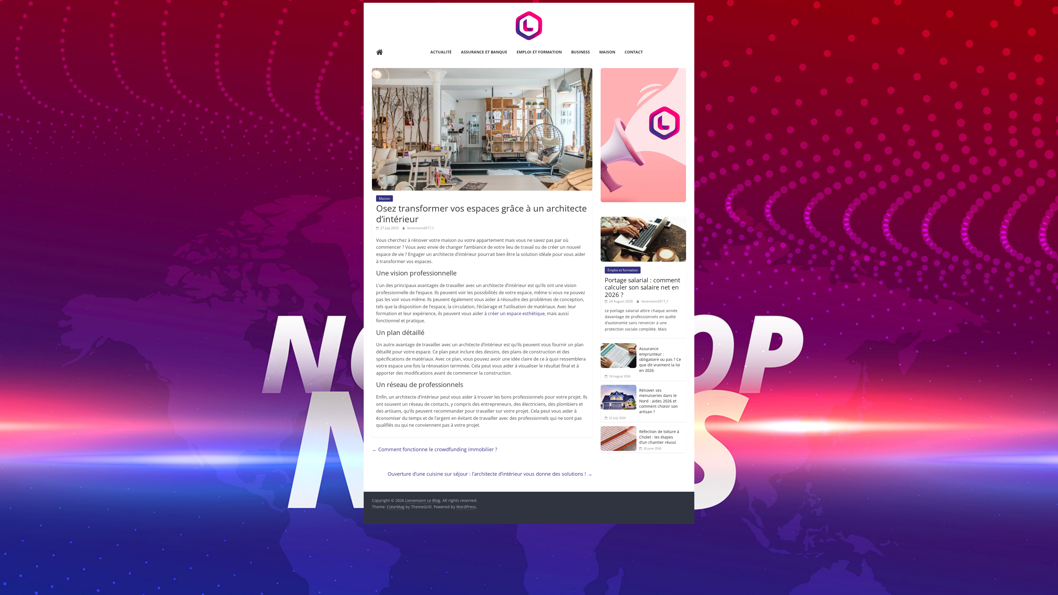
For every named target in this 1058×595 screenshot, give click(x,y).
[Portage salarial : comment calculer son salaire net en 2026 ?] (643, 219)
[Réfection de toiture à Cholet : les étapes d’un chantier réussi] (618, 429)
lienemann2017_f (420, 228)
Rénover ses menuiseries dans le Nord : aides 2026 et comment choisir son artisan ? (658, 401)
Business (580, 52)
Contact (634, 52)
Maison (607, 52)
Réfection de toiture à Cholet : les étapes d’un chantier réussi (659, 437)
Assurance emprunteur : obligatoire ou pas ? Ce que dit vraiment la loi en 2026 (660, 359)
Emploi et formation (539, 52)
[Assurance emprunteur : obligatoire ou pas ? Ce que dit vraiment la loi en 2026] (618, 346)
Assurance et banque (484, 52)
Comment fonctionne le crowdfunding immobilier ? (434, 449)
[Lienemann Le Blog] (379, 53)
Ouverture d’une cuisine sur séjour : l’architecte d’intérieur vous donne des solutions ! (490, 473)
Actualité (441, 52)
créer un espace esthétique (516, 313)
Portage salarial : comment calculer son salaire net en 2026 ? (642, 287)
